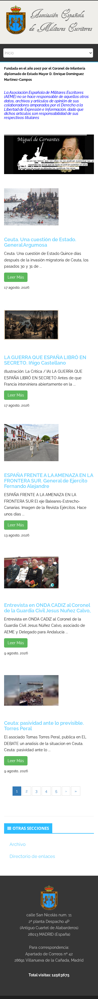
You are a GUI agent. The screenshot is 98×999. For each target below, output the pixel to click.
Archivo (18, 844)
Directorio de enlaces (32, 856)
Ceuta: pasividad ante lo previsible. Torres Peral (44, 725)
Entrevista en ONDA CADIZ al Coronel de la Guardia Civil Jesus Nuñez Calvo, (47, 607)
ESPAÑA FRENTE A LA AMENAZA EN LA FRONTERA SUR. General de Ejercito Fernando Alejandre (48, 480)
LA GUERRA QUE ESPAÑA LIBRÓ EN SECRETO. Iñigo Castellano (45, 360)
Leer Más (16, 277)
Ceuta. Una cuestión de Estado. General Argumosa (40, 242)
